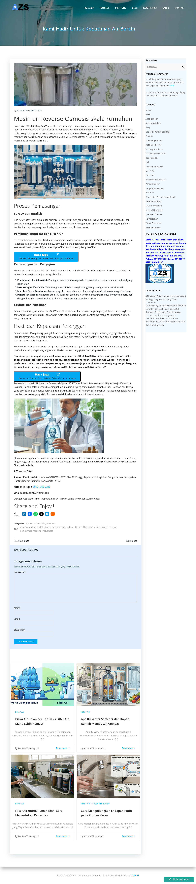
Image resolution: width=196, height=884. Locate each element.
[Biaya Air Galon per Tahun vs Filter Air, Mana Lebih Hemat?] (42, 684)
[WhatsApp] (35, 514)
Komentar (20, 572)
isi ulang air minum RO (155, 153)
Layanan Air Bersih (154, 166)
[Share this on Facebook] (30, 514)
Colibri (135, 875)
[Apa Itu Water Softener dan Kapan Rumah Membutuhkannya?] (108, 684)
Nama (17, 608)
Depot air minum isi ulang (157, 131)
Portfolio (120, 7)
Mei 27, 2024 (36, 110)
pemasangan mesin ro (30, 530)
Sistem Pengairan (153, 205)
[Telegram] (47, 514)
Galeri (166, 7)
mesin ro (113, 527)
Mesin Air (149, 171)
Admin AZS (22, 110)
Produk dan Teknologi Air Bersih (160, 197)
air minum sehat (27, 527)
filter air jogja (89, 527)
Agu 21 (35, 836)
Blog (134, 7)
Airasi (148, 114)
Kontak (179, 7)
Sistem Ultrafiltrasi (153, 210)
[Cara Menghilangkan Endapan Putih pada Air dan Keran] (108, 775)
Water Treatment (100, 803)
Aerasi (148, 110)
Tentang (104, 7)
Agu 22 (35, 748)
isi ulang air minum (154, 149)
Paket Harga (150, 7)
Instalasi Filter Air (153, 144)
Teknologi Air (151, 218)
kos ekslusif (102, 527)
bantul (40, 527)
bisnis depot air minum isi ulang (58, 527)
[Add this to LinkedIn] (24, 514)
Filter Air (19, 711)
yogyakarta (48, 530)
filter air (78, 527)
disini (171, 85)
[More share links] (53, 514)
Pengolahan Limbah (154, 188)
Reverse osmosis (153, 201)
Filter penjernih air (153, 140)
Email (17, 618)
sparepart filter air (153, 214)
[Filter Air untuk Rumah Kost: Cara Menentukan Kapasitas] (42, 775)
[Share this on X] (41, 514)
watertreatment (152, 227)
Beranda (89, 7)
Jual (147, 162)
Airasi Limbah (151, 118)
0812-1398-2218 (41, 486)
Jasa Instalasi (151, 157)
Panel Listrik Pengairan (156, 179)
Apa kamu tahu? (33, 523)
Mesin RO (51, 523)
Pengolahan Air (152, 184)
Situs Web (19, 629)
